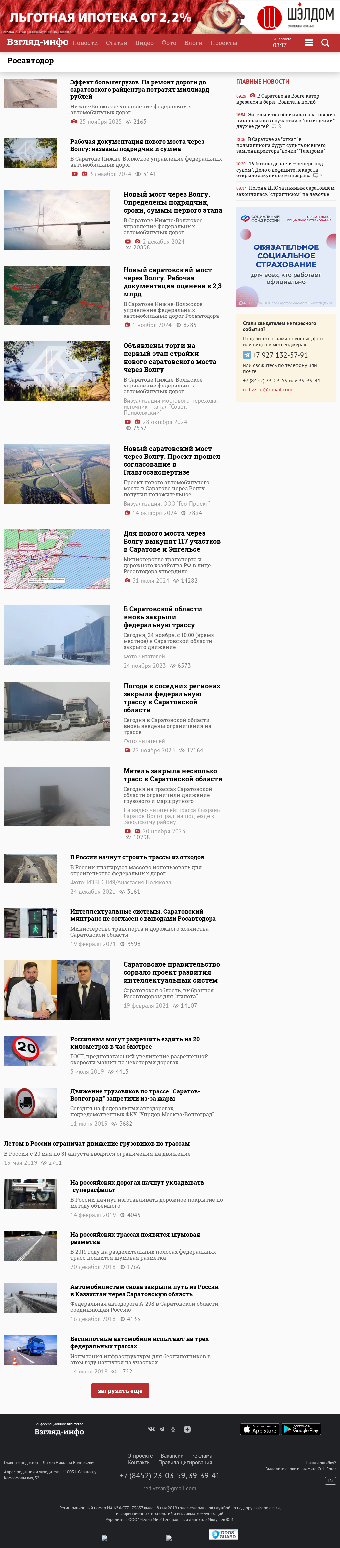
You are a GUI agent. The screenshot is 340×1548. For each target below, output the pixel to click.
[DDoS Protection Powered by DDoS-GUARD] (223, 1538)
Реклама (201, 1455)
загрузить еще (120, 1391)
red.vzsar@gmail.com (267, 389)
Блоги (193, 43)
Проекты (224, 43)
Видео (144, 43)
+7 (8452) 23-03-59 (265, 380)
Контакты (139, 1462)
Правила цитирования (185, 1462)
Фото (169, 43)
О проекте (140, 1455)
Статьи (117, 43)
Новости (85, 43)
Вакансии (172, 1455)
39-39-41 (310, 380)
